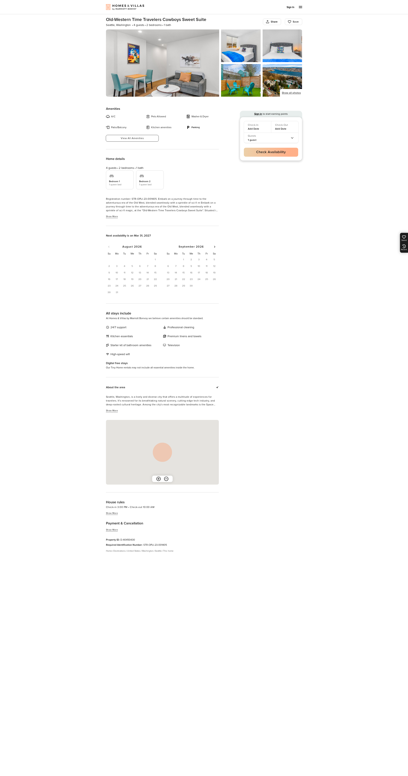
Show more (112, 216)
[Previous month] (109, 247)
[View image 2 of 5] (241, 45)
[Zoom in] (158, 478)
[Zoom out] (166, 478)
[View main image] (162, 63)
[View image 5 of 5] (282, 80)
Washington (147, 551)
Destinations (119, 551)
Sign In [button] (290, 7)
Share (274, 21)
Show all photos (291, 92)
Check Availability (271, 152)
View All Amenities (132, 138)
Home (109, 551)
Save (296, 21)
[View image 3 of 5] (282, 45)
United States (133, 551)
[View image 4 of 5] (241, 80)
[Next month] (215, 247)
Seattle (158, 551)
